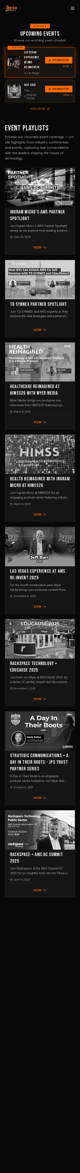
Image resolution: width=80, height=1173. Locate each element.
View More (37, 108)
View (66, 66)
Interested (60, 60)
